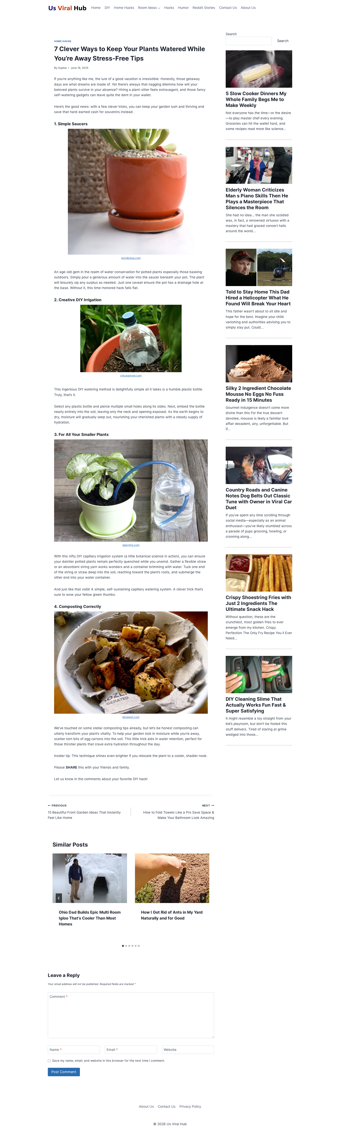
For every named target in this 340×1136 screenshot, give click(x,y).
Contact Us (228, 8)
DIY (107, 8)
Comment (59, 997)
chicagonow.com (131, 375)
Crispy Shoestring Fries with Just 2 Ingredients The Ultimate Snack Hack (258, 603)
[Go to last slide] (59, 898)
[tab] (123, 946)
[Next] (203, 898)
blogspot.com (131, 717)
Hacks (169, 8)
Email (112, 1050)
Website (170, 1050)
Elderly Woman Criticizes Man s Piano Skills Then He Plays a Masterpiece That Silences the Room (257, 198)
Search (231, 34)
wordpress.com (131, 258)
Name (56, 1050)
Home (96, 8)
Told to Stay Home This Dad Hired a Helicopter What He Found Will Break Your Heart (258, 298)
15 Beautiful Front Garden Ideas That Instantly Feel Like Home (84, 812)
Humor (183, 8)
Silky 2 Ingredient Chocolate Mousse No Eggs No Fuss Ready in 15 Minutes (258, 394)
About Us (248, 8)
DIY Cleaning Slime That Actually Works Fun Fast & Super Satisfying (256, 705)
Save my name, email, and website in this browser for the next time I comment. (108, 1060)
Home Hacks (124, 8)
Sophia (62, 67)
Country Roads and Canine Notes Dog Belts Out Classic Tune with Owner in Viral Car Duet (259, 498)
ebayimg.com (131, 545)
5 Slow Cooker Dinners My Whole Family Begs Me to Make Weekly (256, 99)
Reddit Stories (204, 8)
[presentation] (90, 878)
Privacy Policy (190, 1106)
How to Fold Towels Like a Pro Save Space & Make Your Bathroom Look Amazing (178, 812)
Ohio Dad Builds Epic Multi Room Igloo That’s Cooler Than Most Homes (90, 918)
